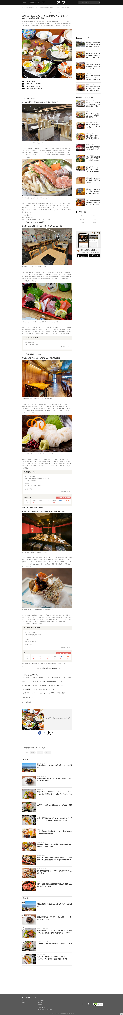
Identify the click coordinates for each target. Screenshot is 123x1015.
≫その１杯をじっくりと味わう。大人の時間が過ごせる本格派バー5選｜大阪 (42, 685)
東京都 (82, 219)
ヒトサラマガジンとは (34, 2)
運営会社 (40, 1002)
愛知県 (82, 222)
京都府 (94, 222)
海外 (94, 216)
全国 (82, 216)
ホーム (23, 7)
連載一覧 (24, 1002)
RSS (44, 2)
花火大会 (69, 12)
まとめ (64, 12)
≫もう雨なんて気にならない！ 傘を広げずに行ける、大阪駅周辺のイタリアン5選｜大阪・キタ (47, 677)
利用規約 (40, 1004)
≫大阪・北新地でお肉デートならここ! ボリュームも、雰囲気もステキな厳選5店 (43, 693)
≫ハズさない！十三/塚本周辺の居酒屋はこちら (47, 668)
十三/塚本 (53, 13)
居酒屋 (58, 12)
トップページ (25, 1000)
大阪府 (94, 219)
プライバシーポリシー (43, 1007)
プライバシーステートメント (45, 1009)
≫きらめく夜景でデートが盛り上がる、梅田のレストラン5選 (38, 689)
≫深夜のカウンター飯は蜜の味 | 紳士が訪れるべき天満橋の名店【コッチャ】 (42, 681)
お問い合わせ (41, 1000)
